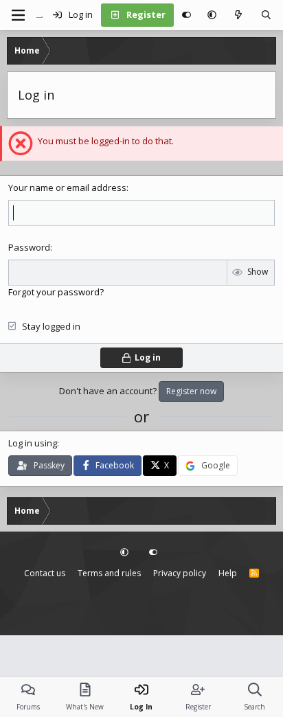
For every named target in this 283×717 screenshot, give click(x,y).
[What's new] (239, 15)
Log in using (32, 443)
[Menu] (18, 15)
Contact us (44, 573)
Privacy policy (179, 573)
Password (29, 247)
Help (227, 573)
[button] (212, 15)
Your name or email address (67, 187)
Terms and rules (109, 573)
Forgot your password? (56, 292)
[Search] (266, 15)
